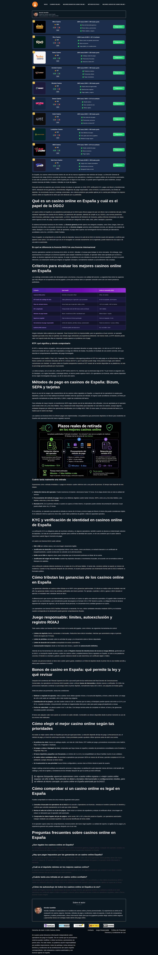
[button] (60, 4)
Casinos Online (55, 930)
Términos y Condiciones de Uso (115, 932)
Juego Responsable (102, 930)
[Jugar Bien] (79, 925)
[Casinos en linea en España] (35, 4)
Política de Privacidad (118, 930)
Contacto (91, 930)
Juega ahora (118, 26)
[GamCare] (49, 925)
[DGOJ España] (93, 925)
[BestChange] (108, 925)
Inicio (46, 4)
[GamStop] (64, 925)
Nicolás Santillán (44, 12)
